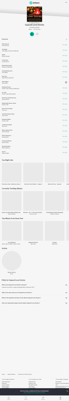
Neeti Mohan (5, 77)
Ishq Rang (4, 49)
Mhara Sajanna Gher (7, 130)
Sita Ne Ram (58, 381)
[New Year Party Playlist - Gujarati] (33, 172)
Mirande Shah (12, 94)
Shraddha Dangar (33, 385)
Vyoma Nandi (32, 388)
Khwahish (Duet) (6, 87)
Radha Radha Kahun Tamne (9, 103)
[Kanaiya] (54, 231)
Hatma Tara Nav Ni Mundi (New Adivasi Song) (11, 212)
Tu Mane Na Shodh (7, 124)
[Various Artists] (11, 261)
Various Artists (35, 27)
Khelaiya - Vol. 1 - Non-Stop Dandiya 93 (33, 212)
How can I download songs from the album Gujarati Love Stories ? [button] (21, 303)
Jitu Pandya (31, 386)
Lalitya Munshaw (6, 381)
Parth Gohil (4, 83)
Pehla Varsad (5, 44)
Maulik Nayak (32, 381)
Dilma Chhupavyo (6, 135)
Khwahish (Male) (6, 119)
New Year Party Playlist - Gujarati (33, 184)
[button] (37, 34)
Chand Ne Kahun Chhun (8, 114)
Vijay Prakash (5, 142)
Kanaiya (55, 242)
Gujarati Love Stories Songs (25, 374)
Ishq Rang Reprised (7, 71)
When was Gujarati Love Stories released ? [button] (14, 285)
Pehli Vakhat (5, 81)
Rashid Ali (11, 77)
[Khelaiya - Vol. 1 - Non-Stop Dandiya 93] (33, 201)
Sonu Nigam (5, 51)
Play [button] (32, 34)
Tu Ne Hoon (5, 60)
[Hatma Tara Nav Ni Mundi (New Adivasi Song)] (11, 201)
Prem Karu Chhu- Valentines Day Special (11, 184)
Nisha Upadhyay (6, 147)
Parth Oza (4, 110)
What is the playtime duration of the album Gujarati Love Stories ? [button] (21, 297)
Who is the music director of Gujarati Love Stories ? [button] (17, 292)
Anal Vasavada (5, 131)
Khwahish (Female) (7, 65)
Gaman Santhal (5, 385)
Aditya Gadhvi (5, 153)
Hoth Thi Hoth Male (7, 108)
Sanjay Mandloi (11, 214)
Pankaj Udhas (5, 137)
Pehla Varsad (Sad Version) (9, 97)
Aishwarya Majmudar (13, 51)
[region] (34, 374)
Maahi (3, 54)
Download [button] (5, 39)
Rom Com (4, 76)
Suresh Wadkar (5, 388)
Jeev (57, 385)
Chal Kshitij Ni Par (7, 141)
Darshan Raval (5, 45)
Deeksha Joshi (32, 383)
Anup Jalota (5, 115)
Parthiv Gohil (5, 88)
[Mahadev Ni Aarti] (33, 231)
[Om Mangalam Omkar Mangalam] (54, 201)
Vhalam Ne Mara (6, 146)
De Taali (4, 92)
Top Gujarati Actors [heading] (35, 379)
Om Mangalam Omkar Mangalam (54, 212)
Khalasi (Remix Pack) (61, 388)
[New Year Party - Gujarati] (54, 172)
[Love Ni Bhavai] (11, 231)
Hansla (4, 151)
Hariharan (4, 383)
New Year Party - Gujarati (54, 184)
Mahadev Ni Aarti (33, 242)
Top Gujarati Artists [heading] (8, 379)
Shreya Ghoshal (6, 56)
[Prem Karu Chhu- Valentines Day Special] (11, 172)
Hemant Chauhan (54, 214)
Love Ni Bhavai (12, 242)
